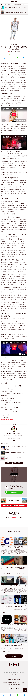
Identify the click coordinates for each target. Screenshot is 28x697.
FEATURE (14, 674)
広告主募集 (10, 684)
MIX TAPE (14, 679)
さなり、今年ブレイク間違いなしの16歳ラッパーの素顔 (15, 7)
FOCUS (14, 669)
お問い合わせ (10, 682)
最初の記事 (9, 462)
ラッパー (18, 51)
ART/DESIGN (12, 672)
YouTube (10, 51)
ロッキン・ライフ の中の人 (15, 54)
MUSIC (5, 4)
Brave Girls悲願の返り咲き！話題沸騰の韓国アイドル (15, 12)
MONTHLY (14, 517)
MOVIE (8, 672)
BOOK (16, 672)
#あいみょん (15, 505)
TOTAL (20, 517)
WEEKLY (8, 517)
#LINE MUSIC (7, 505)
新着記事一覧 (15, 682)
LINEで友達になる (14, 492)
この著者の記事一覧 (17, 462)
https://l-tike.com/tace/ (7, 419)
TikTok (14, 51)
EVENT (16, 677)
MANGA (9, 679)
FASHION (19, 672)
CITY (23, 672)
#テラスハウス (23, 505)
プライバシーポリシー (21, 682)
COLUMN (18, 679)
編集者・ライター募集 (16, 684)
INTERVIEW (12, 677)
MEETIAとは (5, 682)
